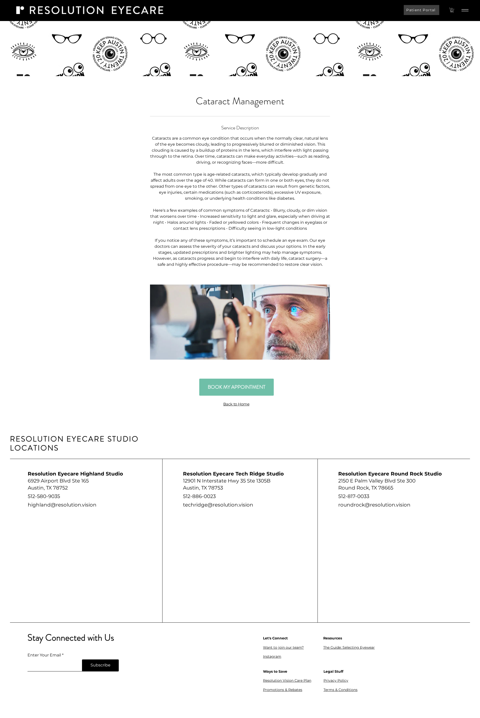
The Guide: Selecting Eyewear (349, 647)
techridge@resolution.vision (218, 505)
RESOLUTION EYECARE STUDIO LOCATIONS (74, 443)
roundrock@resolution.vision (374, 505)
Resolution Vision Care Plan (287, 680)
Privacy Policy (336, 680)
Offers (268, 699)
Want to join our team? (283, 647)
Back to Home (236, 404)
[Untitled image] (240, 322)
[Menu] (465, 10)
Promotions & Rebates (282, 689)
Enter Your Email (44, 655)
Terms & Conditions (341, 689)
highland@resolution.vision (62, 505)
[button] (452, 10)
